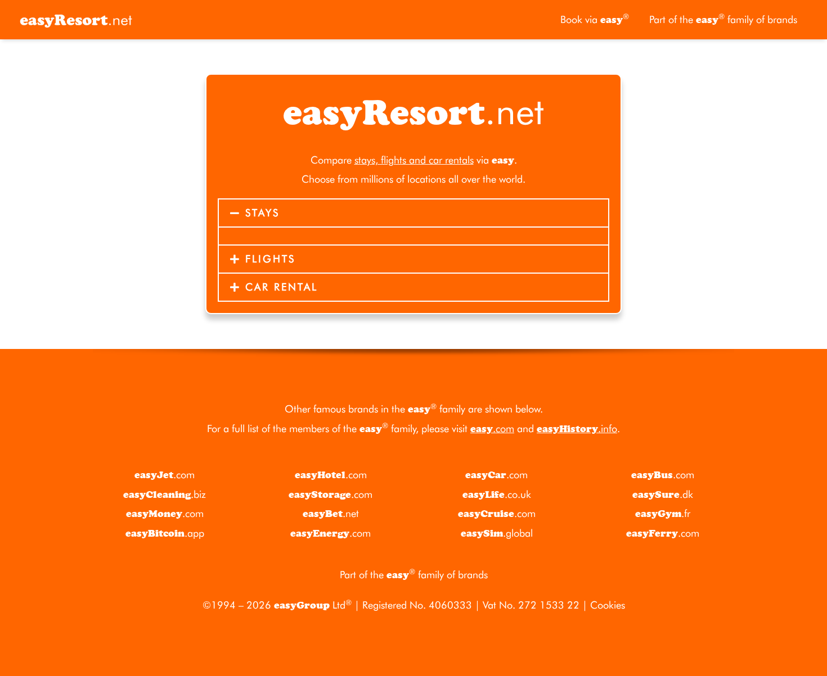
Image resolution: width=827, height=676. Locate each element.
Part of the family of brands (723, 19)
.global (497, 533)
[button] (413, 212)
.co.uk (496, 494)
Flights (270, 259)
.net (331, 513)
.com (492, 428)
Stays (262, 213)
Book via (594, 19)
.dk (662, 494)
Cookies (607, 605)
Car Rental (281, 287)
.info (577, 428)
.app (164, 533)
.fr (662, 513)
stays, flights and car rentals (414, 160)
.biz (164, 494)
